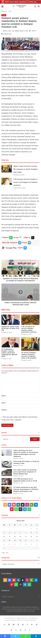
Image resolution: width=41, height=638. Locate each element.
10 (4, 536)
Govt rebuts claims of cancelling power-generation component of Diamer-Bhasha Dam (24, 472)
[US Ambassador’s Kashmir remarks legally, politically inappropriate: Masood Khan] (10, 342)
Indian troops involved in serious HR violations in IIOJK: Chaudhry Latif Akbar (25, 169)
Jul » (7, 553)
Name (3, 396)
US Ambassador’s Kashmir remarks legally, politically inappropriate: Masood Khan (9, 353)
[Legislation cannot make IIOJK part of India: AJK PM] (10, 320)
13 (20, 536)
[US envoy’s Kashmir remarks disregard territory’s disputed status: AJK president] (30, 344)
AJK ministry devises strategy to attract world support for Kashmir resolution (25, 182)
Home (5, 11)
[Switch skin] (35, 7)
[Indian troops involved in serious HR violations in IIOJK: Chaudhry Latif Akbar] (6, 169)
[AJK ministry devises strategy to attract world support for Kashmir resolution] (6, 181)
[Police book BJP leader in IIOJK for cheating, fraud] (6, 464)
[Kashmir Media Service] (20, 6)
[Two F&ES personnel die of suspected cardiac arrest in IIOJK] (6, 481)
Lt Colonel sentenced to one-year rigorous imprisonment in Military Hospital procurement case (25, 489)
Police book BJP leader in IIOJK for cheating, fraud (26, 462)
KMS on (27, 237)
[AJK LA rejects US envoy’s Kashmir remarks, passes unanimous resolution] (30, 320)
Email (3, 403)
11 (9, 536)
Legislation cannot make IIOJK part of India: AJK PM (10, 328)
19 (15, 540)
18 (9, 540)
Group (16, 237)
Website (4, 410)
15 (31, 536)
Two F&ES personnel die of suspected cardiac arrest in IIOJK (25, 480)
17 (4, 540)
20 (20, 540)
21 (25, 540)
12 (14, 536)
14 (25, 536)
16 (36, 536)
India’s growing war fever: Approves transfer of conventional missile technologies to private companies (25, 453)
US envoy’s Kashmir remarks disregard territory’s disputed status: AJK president (29, 355)
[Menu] (2, 7)
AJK (10, 11)
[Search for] (39, 7)
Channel (5, 237)
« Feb (3, 553)
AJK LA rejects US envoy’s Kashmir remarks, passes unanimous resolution (29, 329)
